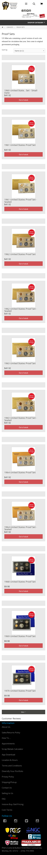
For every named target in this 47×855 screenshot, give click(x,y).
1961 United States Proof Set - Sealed (20, 200)
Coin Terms (7, 810)
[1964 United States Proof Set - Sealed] (23, 513)
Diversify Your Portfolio (12, 771)
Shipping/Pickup (9, 782)
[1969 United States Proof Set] (23, 622)
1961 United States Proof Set (20, 144)
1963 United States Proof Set (20, 363)
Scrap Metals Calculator (12, 749)
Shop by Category (36, 22)
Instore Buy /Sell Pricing (13, 804)
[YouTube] (30, 11)
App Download (8, 754)
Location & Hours (10, 760)
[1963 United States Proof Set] (23, 349)
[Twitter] (27, 11)
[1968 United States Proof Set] (23, 568)
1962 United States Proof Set (20, 254)
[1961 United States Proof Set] (23, 131)
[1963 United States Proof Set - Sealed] (23, 404)
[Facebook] (22, 11)
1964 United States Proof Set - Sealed (20, 528)
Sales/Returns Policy (11, 732)
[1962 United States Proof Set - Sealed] (23, 295)
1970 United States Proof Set (20, 690)
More (23, 712)
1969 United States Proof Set (20, 636)
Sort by (4, 50)
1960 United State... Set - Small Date (20, 91)
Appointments (8, 743)
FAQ (3, 799)
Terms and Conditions (12, 765)
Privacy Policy (8, 776)
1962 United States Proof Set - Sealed (20, 309)
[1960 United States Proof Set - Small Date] (23, 77)
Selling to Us (7, 793)
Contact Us (7, 787)
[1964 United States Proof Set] (23, 459)
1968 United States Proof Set (20, 581)
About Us (6, 727)
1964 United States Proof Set (20, 472)
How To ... (6, 738)
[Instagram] (25, 11)
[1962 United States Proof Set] (23, 240)
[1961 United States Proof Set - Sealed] (23, 186)
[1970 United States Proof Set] (23, 677)
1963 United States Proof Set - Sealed (20, 418)
